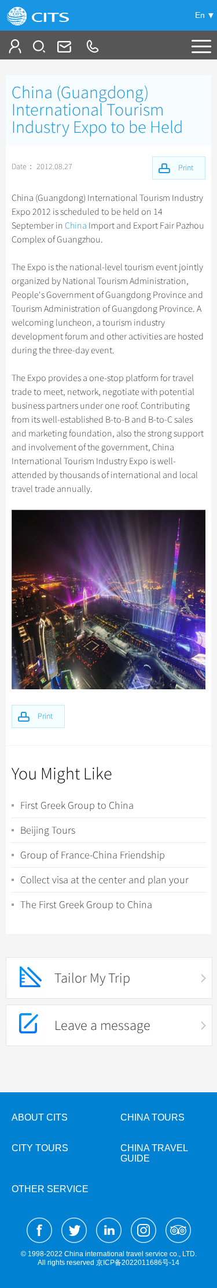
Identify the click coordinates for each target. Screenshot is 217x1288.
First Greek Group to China (77, 805)
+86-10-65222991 (92, 46)
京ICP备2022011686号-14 (137, 1263)
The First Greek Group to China (86, 904)
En (200, 15)
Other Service (50, 1189)
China (76, 226)
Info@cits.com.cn (63, 46)
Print (45, 716)
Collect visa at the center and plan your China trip (104, 879)
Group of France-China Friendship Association (92, 855)
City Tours (40, 1148)
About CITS (40, 1117)
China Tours (152, 1117)
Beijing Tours (47, 830)
